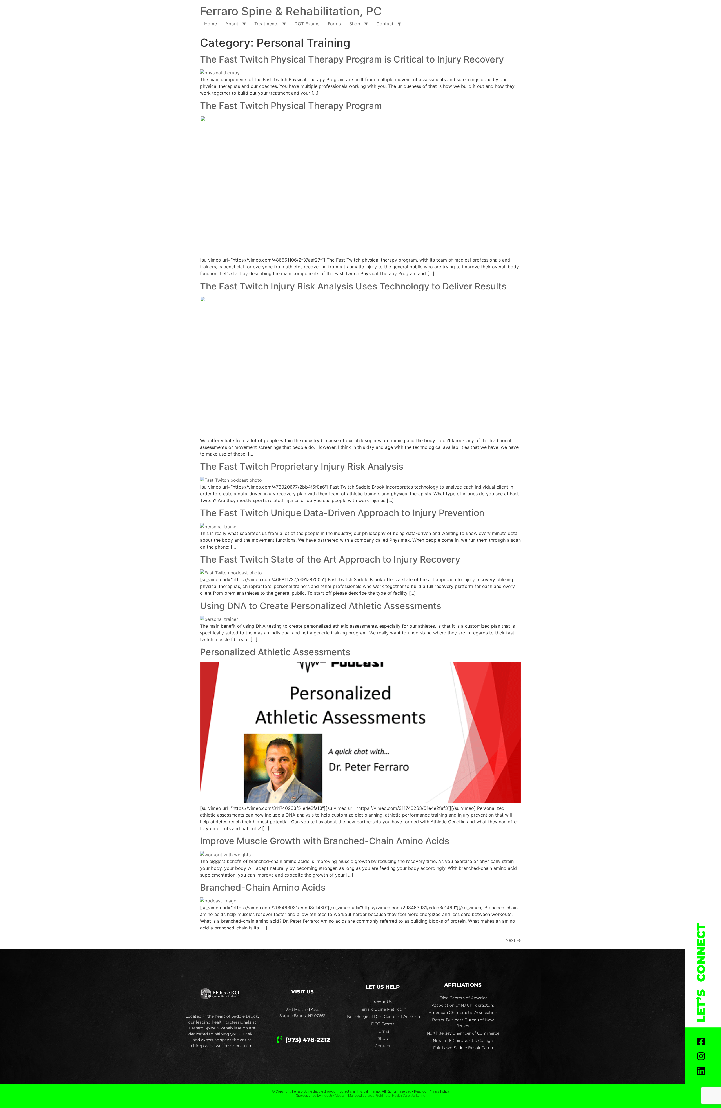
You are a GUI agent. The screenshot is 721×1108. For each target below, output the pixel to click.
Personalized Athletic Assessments (275, 651)
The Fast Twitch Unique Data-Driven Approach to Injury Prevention (342, 512)
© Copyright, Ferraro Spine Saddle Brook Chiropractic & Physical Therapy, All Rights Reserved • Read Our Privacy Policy (360, 1091)
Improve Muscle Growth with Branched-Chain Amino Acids (324, 840)
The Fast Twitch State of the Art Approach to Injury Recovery (330, 559)
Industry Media (333, 1096)
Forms (334, 23)
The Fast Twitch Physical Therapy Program (291, 105)
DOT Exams (306, 23)
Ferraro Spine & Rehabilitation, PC (291, 11)
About (231, 23)
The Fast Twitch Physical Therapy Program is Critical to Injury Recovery (352, 59)
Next (513, 940)
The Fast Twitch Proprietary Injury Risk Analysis (301, 466)
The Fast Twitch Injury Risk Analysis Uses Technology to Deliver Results (353, 286)
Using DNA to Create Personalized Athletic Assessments (320, 605)
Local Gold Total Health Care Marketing (396, 1096)
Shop (354, 23)
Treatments (266, 23)
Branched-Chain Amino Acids (263, 887)
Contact (384, 23)
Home (210, 23)
